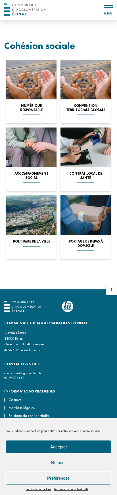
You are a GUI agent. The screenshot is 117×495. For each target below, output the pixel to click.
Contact (15, 399)
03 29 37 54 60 (14, 378)
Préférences (58, 478)
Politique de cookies (38, 489)
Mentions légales (22, 407)
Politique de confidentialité (71, 489)
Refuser (58, 462)
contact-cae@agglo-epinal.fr (22, 373)
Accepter (58, 446)
